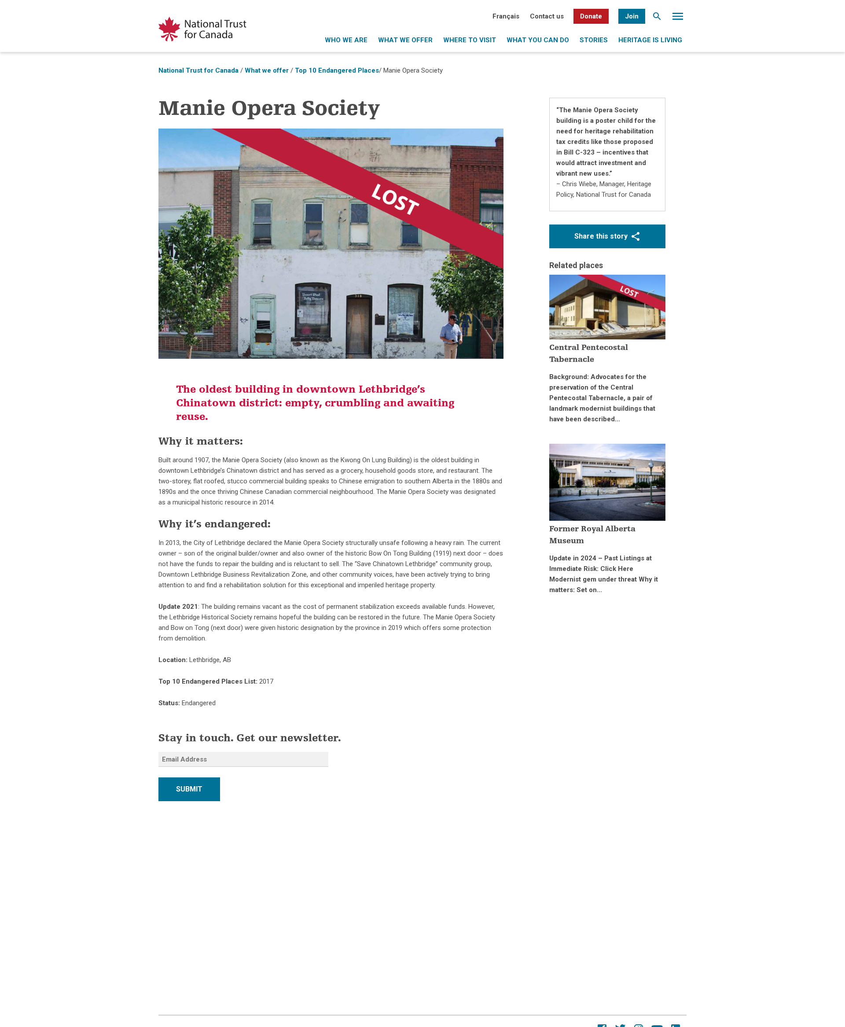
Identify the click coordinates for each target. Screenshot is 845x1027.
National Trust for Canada (198, 70)
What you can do (538, 40)
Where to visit (469, 40)
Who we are (346, 40)
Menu (677, 18)
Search (657, 18)
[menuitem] (505, 16)
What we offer (405, 40)
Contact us (547, 16)
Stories (594, 40)
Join (632, 16)
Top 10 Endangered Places (337, 70)
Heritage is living (650, 40)
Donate (591, 16)
